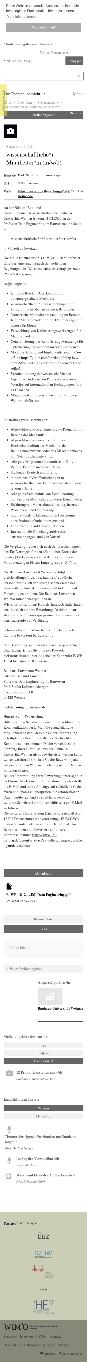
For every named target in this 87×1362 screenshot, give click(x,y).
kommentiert (43, 1060)
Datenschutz (12, 1345)
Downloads (43, 873)
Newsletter (47, 44)
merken (78, 113)
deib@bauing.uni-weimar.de (25, 707)
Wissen (55, 1108)
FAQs (27, 61)
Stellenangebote (48, 102)
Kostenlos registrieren (21, 44)
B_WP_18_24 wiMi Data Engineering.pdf (38, 894)
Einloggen (74, 61)
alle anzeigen (28, 1223)
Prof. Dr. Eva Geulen (19, 1148)
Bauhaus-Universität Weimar (60, 1008)
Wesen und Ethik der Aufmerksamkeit (45, 1175)
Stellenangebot (43, 114)
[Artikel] (9, 887)
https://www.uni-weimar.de (30, 193)
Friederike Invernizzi (30, 1165)
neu (43, 1045)
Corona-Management (54, 52)
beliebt (43, 1053)
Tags (43, 928)
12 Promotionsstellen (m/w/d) (39, 1072)
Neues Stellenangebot (25, 968)
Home (8, 102)
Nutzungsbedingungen (39, 1345)
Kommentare (43, 918)
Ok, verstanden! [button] (43, 27)
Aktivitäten (24, 102)
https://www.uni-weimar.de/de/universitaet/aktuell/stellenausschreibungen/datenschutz (43, 840)
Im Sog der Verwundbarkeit (37, 1158)
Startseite (10, 1336)
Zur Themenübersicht (22, 93)
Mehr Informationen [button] (21, 16)
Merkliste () (12, 61)
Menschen (43, 1116)
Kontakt (55, 1336)
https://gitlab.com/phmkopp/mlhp (46, 357)
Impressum (27, 1336)
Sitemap (63, 1345)
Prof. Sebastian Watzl (30, 1181)
